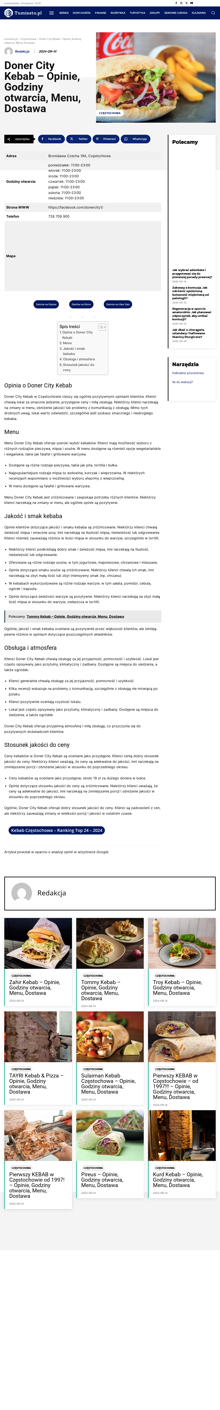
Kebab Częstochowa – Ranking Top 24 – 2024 (56, 830)
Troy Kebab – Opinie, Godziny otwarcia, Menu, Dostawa (177, 987)
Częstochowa (28, 39)
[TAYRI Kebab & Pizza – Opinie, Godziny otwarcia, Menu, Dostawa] (38, 1036)
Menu (67, 343)
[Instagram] (181, 3)
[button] (213, 13)
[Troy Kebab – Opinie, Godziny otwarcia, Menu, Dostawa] (182, 943)
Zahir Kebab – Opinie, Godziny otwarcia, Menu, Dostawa (34, 987)
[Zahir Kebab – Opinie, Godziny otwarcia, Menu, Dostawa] (38, 943)
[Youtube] (191, 3)
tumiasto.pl (11, 39)
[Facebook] (176, 3)
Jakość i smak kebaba (74, 351)
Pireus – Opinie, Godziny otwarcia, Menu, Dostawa (102, 1179)
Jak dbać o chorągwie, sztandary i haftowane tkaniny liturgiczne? (188, 333)
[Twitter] (186, 3)
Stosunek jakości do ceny (78, 367)
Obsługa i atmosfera (79, 359)
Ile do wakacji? (182, 382)
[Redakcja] (9, 51)
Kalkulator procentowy (188, 373)
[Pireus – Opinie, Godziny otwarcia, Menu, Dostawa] (110, 1135)
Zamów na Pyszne (46, 304)
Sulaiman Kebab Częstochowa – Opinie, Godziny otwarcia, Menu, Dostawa (108, 1084)
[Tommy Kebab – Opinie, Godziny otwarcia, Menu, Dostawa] (110, 943)
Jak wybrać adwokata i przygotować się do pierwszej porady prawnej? (192, 273)
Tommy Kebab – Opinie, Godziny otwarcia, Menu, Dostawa (101, 990)
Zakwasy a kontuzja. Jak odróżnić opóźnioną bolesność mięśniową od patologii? (190, 293)
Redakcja (22, 51)
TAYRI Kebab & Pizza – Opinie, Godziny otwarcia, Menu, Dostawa (36, 1084)
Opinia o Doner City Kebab (77, 334)
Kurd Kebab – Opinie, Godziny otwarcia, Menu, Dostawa (178, 1179)
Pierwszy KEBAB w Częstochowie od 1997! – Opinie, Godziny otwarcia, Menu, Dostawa (36, 1185)
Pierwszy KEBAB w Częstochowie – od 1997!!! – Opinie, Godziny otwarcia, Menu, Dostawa (175, 1086)
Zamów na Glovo (81, 304)
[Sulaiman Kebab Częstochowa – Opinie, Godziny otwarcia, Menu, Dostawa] (110, 1036)
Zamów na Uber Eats (118, 304)
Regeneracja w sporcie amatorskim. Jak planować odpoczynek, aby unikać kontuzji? (191, 314)
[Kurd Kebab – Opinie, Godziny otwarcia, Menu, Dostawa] (182, 1135)
